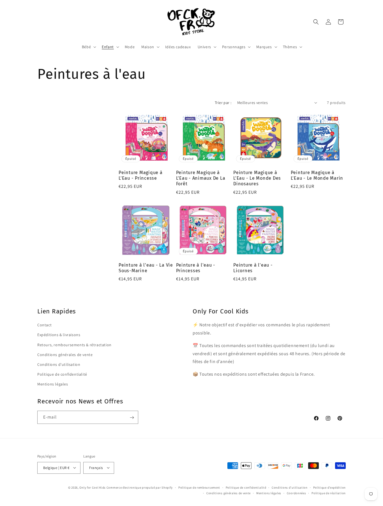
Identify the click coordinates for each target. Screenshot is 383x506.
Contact (44, 324)
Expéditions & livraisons (58, 334)
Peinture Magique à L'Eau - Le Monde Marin (317, 175)
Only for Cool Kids (92, 487)
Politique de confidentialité (62, 373)
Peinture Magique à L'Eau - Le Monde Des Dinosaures (257, 178)
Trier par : (223, 102)
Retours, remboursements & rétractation (74, 344)
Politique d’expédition (329, 487)
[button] (88, 47)
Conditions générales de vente (65, 354)
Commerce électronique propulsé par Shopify (140, 487)
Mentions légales (52, 384)
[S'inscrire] (132, 417)
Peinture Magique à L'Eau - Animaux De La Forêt (200, 178)
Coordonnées (296, 493)
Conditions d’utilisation (290, 487)
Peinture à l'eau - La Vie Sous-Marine (146, 267)
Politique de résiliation (329, 493)
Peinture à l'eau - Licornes (253, 267)
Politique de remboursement (199, 487)
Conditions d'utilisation (58, 364)
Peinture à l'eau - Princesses (196, 267)
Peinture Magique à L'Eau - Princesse (141, 175)
